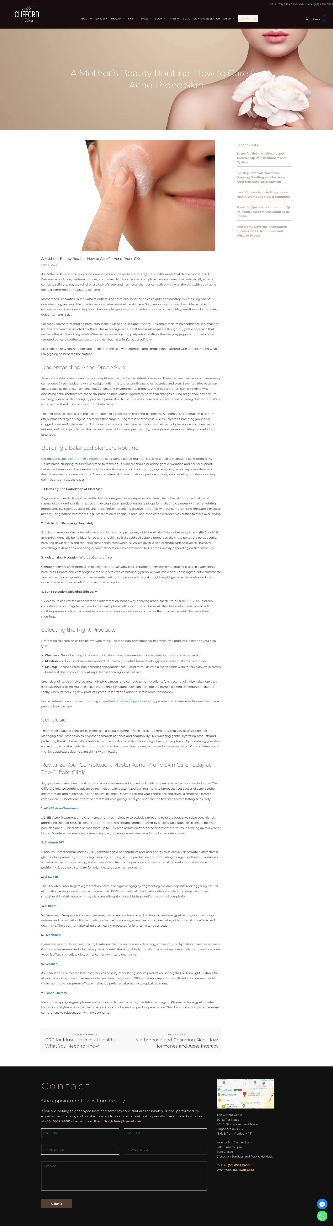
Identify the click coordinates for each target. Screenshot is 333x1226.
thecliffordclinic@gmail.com (118, 1121)
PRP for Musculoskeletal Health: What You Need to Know (80, 1043)
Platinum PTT (54, 842)
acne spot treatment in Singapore (77, 458)
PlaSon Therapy (55, 993)
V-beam (50, 905)
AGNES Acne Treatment (61, 808)
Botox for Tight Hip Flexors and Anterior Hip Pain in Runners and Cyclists (261, 158)
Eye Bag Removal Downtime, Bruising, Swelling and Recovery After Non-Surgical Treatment (261, 177)
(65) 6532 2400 (288, 4)
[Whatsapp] (322, 1216)
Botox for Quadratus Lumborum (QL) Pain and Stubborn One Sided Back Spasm (264, 211)
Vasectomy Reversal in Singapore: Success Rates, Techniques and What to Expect (262, 231)
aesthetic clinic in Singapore (123, 701)
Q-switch (51, 877)
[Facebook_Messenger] (322, 1204)
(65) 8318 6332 (323, 4)
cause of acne (63, 414)
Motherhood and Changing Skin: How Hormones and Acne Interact (176, 1043)
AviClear (51, 964)
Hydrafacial (53, 935)
